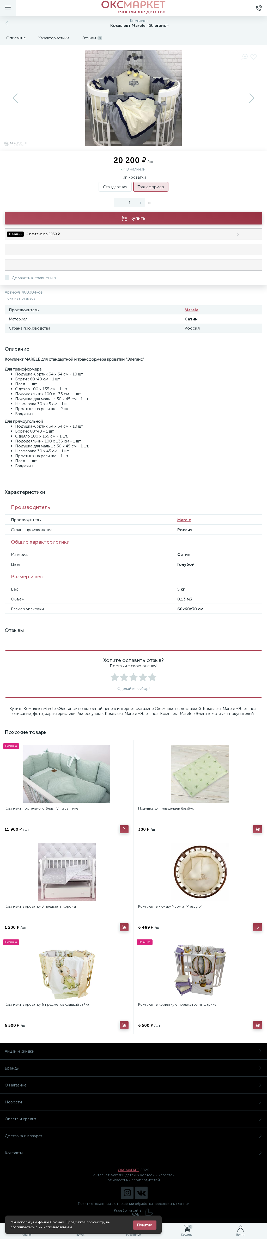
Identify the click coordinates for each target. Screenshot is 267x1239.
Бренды (12, 1068)
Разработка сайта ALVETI (128, 1212)
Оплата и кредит (20, 1118)
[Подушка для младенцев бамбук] (200, 774)
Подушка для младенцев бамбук (166, 808)
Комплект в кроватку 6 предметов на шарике (177, 1004)
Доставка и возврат (23, 1135)
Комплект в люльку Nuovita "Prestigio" (170, 906)
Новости (13, 1102)
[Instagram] (127, 1193)
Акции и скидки (19, 1051)
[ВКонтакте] (141, 1193)
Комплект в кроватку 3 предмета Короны (40, 906)
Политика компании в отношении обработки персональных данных (133, 1204)
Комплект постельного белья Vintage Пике (41, 808)
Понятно (144, 1225)
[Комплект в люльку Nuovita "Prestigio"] (200, 872)
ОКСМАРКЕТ (128, 1170)
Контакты (14, 1152)
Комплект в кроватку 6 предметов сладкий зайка (47, 1004)
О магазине (16, 1085)
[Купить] (257, 829)
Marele (191, 309)
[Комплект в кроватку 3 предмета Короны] (67, 872)
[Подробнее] (124, 829)
